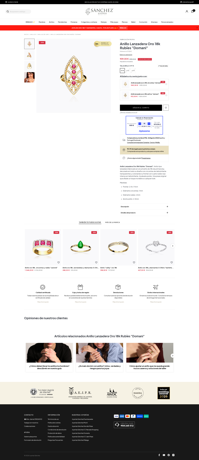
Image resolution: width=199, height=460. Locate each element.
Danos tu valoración (126, 55)
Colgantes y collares (89, 22)
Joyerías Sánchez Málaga (80, 440)
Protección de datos (55, 433)
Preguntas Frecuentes (55, 440)
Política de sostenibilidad (56, 436)
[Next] (173, 246)
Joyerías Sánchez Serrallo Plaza (82, 426)
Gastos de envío (53, 426)
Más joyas (114, 22)
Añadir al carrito (141, 108)
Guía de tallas (164, 66)
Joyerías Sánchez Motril (80, 423)
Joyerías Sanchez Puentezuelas (82, 419)
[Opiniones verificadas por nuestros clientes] (42, 393)
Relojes (104, 22)
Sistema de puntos (30, 436)
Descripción (145, 206)
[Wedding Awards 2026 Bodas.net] (163, 393)
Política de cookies (54, 423)
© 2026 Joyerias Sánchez (32, 455)
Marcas (125, 22)
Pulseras (74, 22)
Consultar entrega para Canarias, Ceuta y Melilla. (143, 142)
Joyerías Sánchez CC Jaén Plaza (82, 436)
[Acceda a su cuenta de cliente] (186, 11)
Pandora (42, 22)
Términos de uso (53, 419)
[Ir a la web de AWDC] (112, 393)
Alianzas (154, 22)
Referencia (123, 51)
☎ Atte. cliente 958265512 (33, 419)
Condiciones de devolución (57, 430)
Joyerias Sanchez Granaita (81, 433)
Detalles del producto (145, 212)
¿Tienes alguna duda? (138, 158)
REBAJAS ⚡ (30, 22)
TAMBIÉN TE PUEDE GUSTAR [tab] (90, 222)
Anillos (51, 22)
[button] (166, 107)
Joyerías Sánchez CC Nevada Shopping (85, 430)
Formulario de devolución (32, 440)
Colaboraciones (29, 426)
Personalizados (167, 22)
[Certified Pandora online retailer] (138, 393)
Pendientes (62, 22)
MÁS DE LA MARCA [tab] (112, 222)
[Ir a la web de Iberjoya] (80, 393)
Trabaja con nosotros (31, 423)
